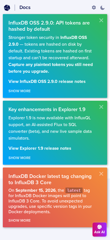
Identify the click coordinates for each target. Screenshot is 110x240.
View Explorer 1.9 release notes (39, 148)
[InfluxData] (7, 8)
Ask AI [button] (99, 232)
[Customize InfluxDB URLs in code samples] (94, 7)
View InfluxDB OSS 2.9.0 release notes (46, 81)
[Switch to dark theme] (102, 7)
